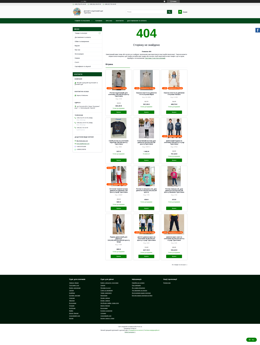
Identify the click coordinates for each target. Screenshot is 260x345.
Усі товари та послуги (179, 264)
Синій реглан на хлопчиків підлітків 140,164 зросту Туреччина (118, 142)
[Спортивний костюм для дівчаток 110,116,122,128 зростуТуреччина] (146, 128)
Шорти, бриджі (73, 313)
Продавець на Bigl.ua (130, 328)
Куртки (71, 318)
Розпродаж (167, 283)
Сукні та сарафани (107, 290)
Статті (77, 62)
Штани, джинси (105, 300)
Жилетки (72, 300)
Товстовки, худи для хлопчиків (155, 58)
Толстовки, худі (74, 285)
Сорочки (72, 298)
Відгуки (77, 45)
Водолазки (72, 303)
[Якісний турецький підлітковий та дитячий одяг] (77, 15)
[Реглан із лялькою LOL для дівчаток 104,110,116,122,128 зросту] (146, 176)
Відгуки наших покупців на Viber (142, 295)
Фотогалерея (79, 54)
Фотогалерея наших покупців (141, 293)
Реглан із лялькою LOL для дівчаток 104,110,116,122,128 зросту (146, 190)
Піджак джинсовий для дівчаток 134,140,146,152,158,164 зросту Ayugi (119, 239)
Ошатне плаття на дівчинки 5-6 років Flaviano (174, 93)
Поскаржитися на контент (136, 330)
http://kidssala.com (82, 141)
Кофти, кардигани (74, 288)
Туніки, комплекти (106, 293)
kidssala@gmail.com (83, 143)
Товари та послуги (82, 21)
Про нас (109, 21)
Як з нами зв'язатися (138, 288)
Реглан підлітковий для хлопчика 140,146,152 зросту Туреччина (118, 94)
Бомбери (72, 293)
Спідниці (103, 313)
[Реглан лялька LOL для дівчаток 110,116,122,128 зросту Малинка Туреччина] (174, 176)
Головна (98, 21)
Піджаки (71, 305)
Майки (71, 311)
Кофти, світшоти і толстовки (109, 283)
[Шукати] (169, 12)
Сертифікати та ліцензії (83, 66)
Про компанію (136, 285)
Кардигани (104, 295)
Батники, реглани (74, 295)
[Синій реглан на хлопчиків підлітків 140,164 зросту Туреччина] (119, 128)
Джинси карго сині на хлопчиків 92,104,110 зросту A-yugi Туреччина (174, 238)
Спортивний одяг (74, 316)
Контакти (120, 21)
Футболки (72, 308)
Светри (71, 290)
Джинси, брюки (74, 283)
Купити (119, 112)
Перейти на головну (138, 283)
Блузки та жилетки (106, 311)
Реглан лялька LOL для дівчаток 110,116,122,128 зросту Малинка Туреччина (174, 190)
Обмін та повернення (82, 41)
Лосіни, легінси (105, 298)
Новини (77, 58)
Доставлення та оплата (137, 21)
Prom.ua (139, 326)
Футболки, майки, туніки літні (110, 303)
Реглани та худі (105, 288)
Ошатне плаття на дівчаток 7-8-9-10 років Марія (146, 93)
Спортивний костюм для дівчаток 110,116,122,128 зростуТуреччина (146, 142)
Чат (253, 340)
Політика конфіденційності (151, 330)
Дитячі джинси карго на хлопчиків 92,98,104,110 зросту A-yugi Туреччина (146, 238)
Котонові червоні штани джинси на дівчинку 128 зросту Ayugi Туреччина (119, 190)
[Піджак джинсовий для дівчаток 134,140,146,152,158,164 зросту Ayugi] (119, 224)
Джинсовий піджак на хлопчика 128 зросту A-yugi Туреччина (174, 142)
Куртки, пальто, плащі (107, 318)
